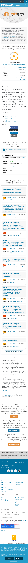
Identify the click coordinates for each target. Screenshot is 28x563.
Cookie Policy (4, 555)
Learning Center (19, 482)
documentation (12, 36)
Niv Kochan (12, 200)
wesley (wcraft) (13, 318)
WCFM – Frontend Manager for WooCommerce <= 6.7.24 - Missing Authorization (12, 275)
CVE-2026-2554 (11, 233)
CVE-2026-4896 (11, 248)
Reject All (19, 558)
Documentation (19, 481)
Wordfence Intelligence (7, 489)
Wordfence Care (5, 484)
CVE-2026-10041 (11, 214)
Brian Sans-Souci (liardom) (16, 301)
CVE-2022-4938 (11, 344)
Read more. (16, 374)
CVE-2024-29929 (11, 331)
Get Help (3, 1)
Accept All (9, 558)
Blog (2, 497)
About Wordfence (19, 497)
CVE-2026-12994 (11, 197)
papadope (18, 217)
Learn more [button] (14, 416)
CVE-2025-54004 (11, 280)
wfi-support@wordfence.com (8, 395)
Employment (18, 501)
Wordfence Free (5, 481)
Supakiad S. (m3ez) (14, 235)
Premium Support (19, 486)
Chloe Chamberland (14, 346)
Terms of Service (6, 462)
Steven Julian (13, 333)
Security (17, 504)
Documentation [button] (14, 444)
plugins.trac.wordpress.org (12, 115)
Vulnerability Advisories (7, 501)
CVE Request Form (20, 506)
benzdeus (12, 282)
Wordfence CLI (4, 487)
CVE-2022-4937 (22, 67)
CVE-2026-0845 (11, 264)
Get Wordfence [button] (14, 430)
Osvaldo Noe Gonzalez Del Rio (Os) (17, 252)
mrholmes (12, 217)
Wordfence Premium (6, 482)
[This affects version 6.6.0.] (13, 167)
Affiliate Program (19, 499)
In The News (4, 499)
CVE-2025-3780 (11, 298)
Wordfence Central (5, 491)
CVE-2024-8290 (11, 315)
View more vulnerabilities (14, 351)
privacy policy (10, 522)
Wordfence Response (6, 486)
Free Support (18, 484)
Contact (17, 502)
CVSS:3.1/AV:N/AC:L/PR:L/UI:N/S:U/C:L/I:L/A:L (14, 64)
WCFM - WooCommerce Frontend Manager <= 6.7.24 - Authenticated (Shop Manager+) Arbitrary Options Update (13, 259)
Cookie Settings (13, 561)
